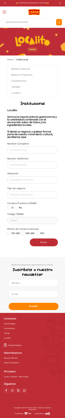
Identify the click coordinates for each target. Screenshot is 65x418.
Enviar (43, 242)
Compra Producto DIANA (21, 203)
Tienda (7, 333)
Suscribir (33, 306)
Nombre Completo (18, 144)
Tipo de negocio (16, 188)
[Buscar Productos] (59, 22)
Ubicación (12, 173)
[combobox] (32, 21)
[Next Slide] (60, 3)
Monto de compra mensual (23, 229)
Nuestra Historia (10, 358)
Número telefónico (18, 159)
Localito (7, 338)
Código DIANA (15, 214)
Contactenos (9, 328)
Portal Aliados (9, 324)
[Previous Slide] (5, 3)
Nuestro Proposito (11, 363)
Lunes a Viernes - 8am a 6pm (16, 377)
